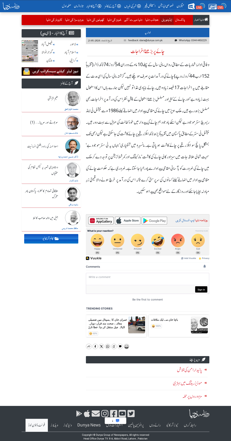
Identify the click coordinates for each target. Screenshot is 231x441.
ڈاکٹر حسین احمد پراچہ (68, 157)
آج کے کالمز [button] (111, 6)
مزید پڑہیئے (195, 359)
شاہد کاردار (73, 181)
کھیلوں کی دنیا (95, 20)
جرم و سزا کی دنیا (74, 20)
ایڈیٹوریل (166, 20)
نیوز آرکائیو (172, 425)
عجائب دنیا (152, 20)
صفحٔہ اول (67, 6)
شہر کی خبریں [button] (130, 6)
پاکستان (180, 20)
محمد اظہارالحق (71, 109)
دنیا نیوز (67, 425)
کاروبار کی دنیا (54, 20)
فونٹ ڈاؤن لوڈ (36, 425)
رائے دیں (155, 425)
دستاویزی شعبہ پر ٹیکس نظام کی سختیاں (43, 170)
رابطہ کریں (190, 425)
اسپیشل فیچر (149, 6)
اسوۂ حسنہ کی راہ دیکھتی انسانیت (42, 146)
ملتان (49, 60)
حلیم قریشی (53, 99)
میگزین (180, 6)
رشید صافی (73, 205)
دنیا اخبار (199, 20)
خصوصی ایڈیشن (166, 6)
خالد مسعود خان (71, 133)
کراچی (73, 60)
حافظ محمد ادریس (70, 228)
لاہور (73, 44)
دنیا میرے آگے (133, 20)
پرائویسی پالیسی (136, 425)
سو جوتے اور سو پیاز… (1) (44, 122)
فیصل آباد (46, 44)
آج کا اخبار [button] (91, 6)
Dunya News (89, 425)
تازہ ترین (79, 6)
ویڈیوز (54, 425)
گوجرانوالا (47, 52)
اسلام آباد (70, 52)
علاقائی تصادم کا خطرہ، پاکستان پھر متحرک (41, 194)
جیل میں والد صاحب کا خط (45, 218)
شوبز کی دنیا (114, 20)
